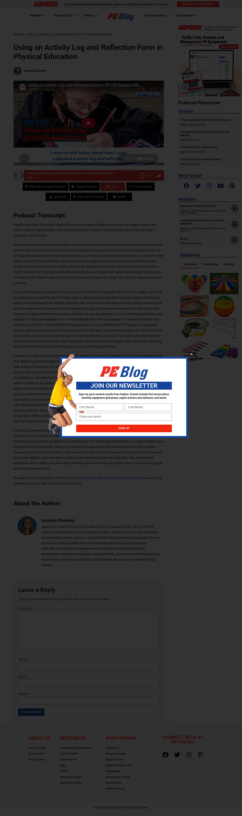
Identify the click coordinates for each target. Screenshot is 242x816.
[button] (191, 354)
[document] (121, 408)
